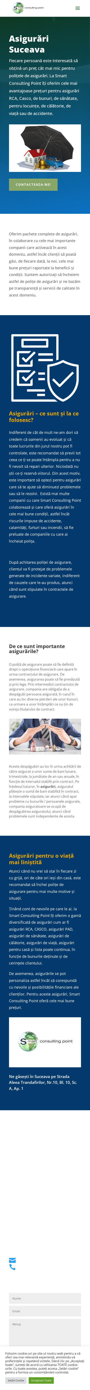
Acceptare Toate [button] (41, 1380)
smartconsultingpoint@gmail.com (49, 1258)
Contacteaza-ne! (33, 184)
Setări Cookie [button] (16, 1380)
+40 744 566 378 (33, 1265)
